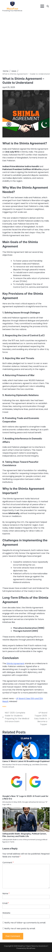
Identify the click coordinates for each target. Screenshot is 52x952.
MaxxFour (12, 8)
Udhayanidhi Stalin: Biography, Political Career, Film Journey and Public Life (24, 834)
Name (6, 893)
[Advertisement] (26, 41)
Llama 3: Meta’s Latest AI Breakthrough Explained (25, 761)
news (4, 706)
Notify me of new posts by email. (19, 928)
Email (5, 903)
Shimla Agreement (15, 663)
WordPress (30, 948)
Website (6, 913)
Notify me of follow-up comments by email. (25, 922)
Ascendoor (42, 946)
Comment (8, 862)
